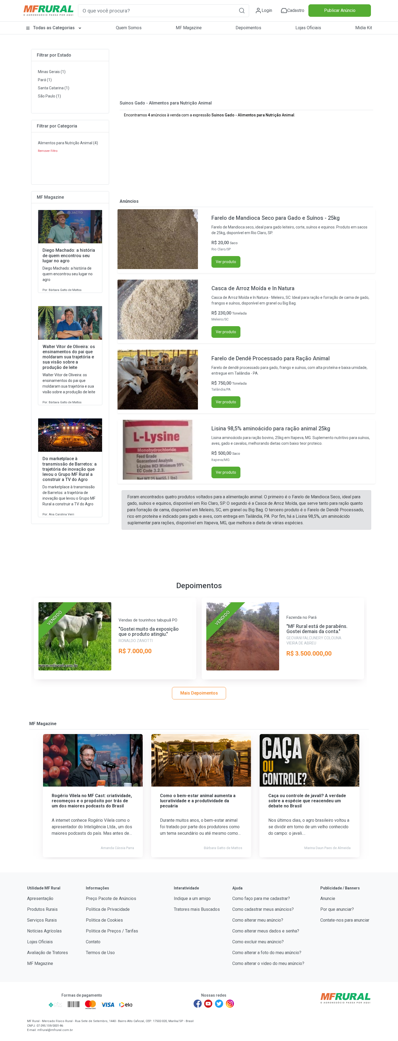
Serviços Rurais (42, 920)
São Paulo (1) (49, 96)
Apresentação (40, 898)
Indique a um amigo (192, 898)
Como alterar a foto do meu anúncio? (266, 952)
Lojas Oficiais (308, 27)
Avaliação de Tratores (47, 952)
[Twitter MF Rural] (219, 1004)
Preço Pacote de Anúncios (111, 898)
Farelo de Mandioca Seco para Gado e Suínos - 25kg (275, 218)
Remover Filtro (47, 151)
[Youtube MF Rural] (208, 1004)
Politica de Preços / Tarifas (112, 931)
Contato (93, 941)
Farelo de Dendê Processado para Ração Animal (270, 358)
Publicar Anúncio (339, 10)
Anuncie (327, 898)
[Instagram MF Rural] (229, 1004)
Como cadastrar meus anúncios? (263, 909)
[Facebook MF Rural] (197, 1004)
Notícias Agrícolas (44, 931)
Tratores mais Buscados (197, 909)
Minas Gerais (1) (52, 72)
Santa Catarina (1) (53, 88)
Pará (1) (45, 80)
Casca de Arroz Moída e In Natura (253, 288)
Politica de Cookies (104, 920)
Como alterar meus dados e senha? (265, 931)
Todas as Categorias (54, 27)
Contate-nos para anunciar (344, 920)
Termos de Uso (100, 952)
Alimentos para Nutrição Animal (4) (68, 143)
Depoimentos (248, 27)
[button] (241, 10)
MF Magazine (189, 27)
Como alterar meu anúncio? (257, 920)
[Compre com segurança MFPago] (36, 1005)
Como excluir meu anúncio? (258, 941)
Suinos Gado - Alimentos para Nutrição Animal (166, 103)
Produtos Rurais (42, 909)
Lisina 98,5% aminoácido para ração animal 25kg (270, 428)
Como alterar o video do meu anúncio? (268, 963)
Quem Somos (129, 27)
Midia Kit (363, 27)
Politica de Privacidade (108, 909)
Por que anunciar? (337, 909)
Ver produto (226, 262)
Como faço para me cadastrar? (261, 898)
